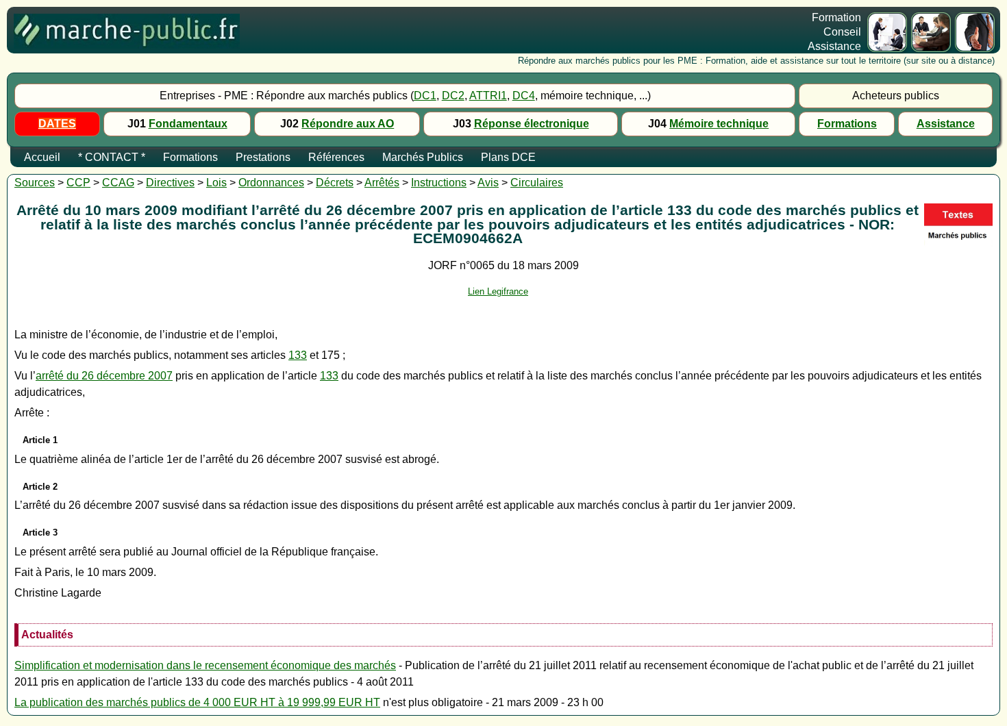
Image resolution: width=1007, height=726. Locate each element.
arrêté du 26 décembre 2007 (104, 375)
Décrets (334, 182)
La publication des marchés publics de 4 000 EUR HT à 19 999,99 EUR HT (197, 702)
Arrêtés (381, 182)
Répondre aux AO (347, 123)
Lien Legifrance (498, 291)
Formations (847, 123)
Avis (488, 182)
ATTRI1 (488, 95)
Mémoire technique (719, 123)
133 (297, 355)
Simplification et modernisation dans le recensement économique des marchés (205, 665)
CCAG (118, 182)
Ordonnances (271, 182)
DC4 (523, 95)
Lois (216, 182)
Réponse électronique (531, 123)
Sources (34, 182)
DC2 (453, 95)
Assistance (946, 123)
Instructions (439, 182)
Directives (170, 182)
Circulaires (536, 182)
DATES (57, 123)
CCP (78, 182)
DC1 (425, 95)
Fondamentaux (188, 123)
